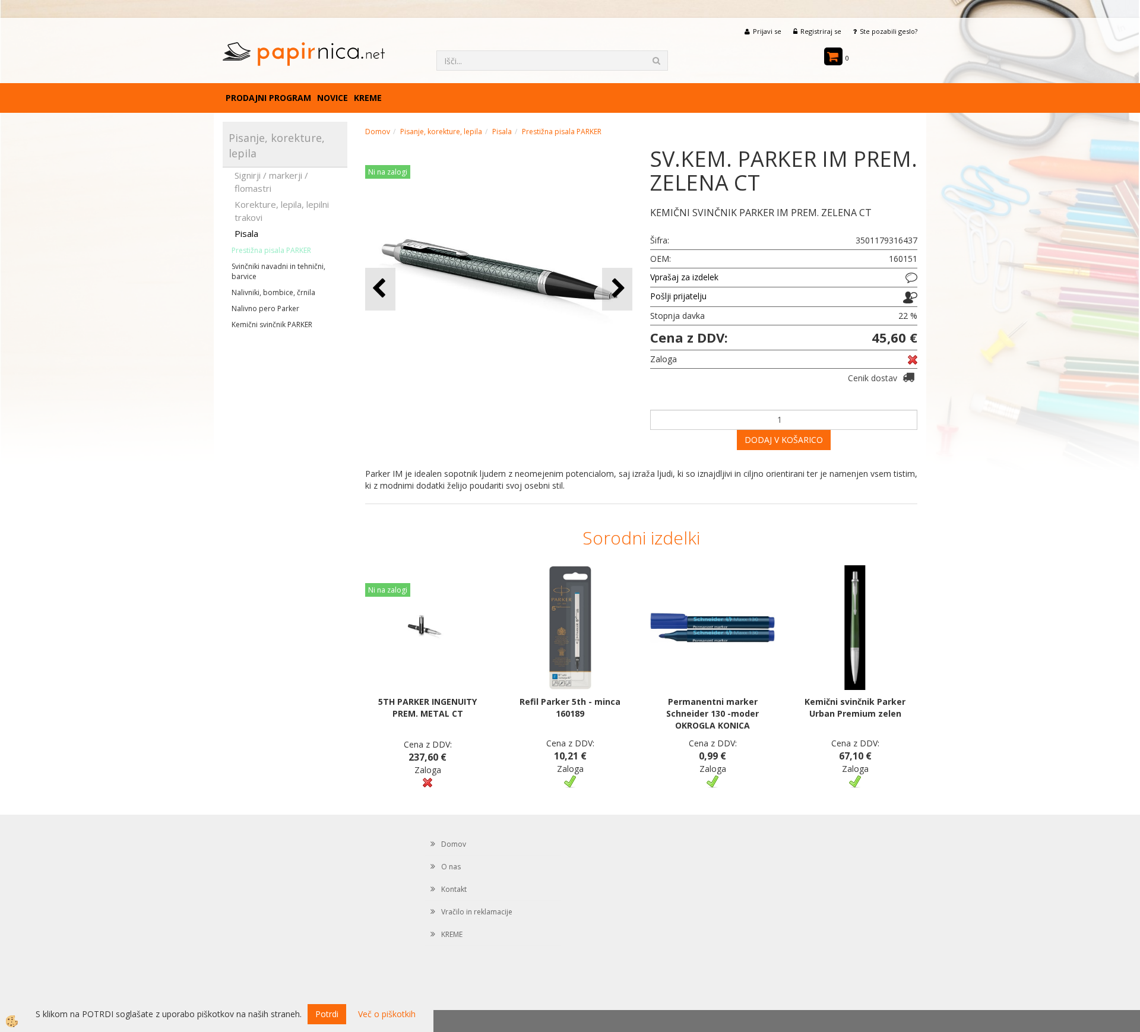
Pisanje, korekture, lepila (441, 131)
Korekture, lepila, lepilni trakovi (282, 210)
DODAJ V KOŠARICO (784, 439)
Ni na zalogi (387, 172)
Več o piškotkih (387, 1014)
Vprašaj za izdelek (684, 277)
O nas (451, 867)
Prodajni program (268, 97)
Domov (377, 131)
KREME (368, 97)
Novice (332, 97)
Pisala (246, 233)
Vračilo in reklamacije (476, 912)
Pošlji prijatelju (678, 296)
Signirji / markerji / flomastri (271, 181)
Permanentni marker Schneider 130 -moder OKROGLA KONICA (712, 713)
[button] (617, 289)
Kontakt (454, 889)
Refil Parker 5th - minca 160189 (570, 707)
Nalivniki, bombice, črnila (273, 292)
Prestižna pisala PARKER (271, 250)
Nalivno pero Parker (265, 308)
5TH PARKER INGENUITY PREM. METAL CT (427, 707)
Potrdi (326, 1014)
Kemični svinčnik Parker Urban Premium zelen (855, 707)
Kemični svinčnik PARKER (272, 324)
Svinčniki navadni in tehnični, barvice (278, 271)
